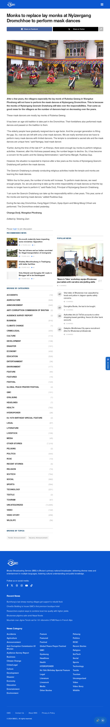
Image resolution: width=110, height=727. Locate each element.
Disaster (11, 346)
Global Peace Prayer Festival (23, 387)
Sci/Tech (11, 474)
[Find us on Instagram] (22, 585)
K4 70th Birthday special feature (24, 417)
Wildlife (11, 520)
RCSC (9, 458)
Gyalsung (12, 397)
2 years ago (25, 267)
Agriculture (13, 300)
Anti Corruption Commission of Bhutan (28, 310)
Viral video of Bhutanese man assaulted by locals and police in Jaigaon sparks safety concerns (81, 295)
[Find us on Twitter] (12, 585)
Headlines (12, 402)
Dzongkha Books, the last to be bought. (80, 306)
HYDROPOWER (13, 412)
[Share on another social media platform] (101, 29)
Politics (11, 453)
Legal (10, 423)
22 (33, 256)
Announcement (15, 305)
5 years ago (25, 279)
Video (9, 510)
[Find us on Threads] (17, 585)
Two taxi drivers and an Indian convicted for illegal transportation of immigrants (35, 251)
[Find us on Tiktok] (31, 585)
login (15, 228)
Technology (13, 489)
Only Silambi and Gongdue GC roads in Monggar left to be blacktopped (35, 274)
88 (33, 267)
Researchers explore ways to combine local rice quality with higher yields (37, 611)
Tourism (11, 499)
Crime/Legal (13, 330)
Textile (10, 494)
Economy (11, 351)
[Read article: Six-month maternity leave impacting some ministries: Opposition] (12, 242)
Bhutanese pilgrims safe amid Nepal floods (25, 615)
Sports (10, 484)
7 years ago (25, 256)
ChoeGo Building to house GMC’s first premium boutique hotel (33, 606)
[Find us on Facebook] (7, 585)
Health (10, 407)
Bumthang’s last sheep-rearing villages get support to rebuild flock (35, 601)
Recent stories (15, 463)
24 (34, 245)
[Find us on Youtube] (26, 585)
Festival (11, 382)
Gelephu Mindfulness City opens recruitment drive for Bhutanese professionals (82, 329)
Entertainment (15, 361)
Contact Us (19, 713)
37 (33, 279)
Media (10, 438)
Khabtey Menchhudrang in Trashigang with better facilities (34, 262)
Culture (11, 335)
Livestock (12, 433)
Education (12, 356)
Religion (11, 469)
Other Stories (14, 443)
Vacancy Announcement (38, 538)
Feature (11, 371)
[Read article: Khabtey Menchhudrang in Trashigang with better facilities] (12, 264)
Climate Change (15, 325)
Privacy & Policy (48, 713)
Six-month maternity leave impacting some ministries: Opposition (34, 240)
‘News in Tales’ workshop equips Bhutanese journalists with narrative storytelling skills (77, 280)
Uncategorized (15, 504)
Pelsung (11, 448)
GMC (9, 392)
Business (11, 320)
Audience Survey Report (20, 315)
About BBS (33, 713)
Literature (13, 428)
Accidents (12, 295)
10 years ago (25, 245)
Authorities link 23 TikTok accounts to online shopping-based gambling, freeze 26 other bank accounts (83, 317)
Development (14, 341)
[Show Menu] (102, 4)
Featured (12, 376)
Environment (14, 366)
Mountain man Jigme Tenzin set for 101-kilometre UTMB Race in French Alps (39, 620)
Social (10, 479)
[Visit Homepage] (11, 4)
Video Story (13, 515)
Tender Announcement (16, 538)
